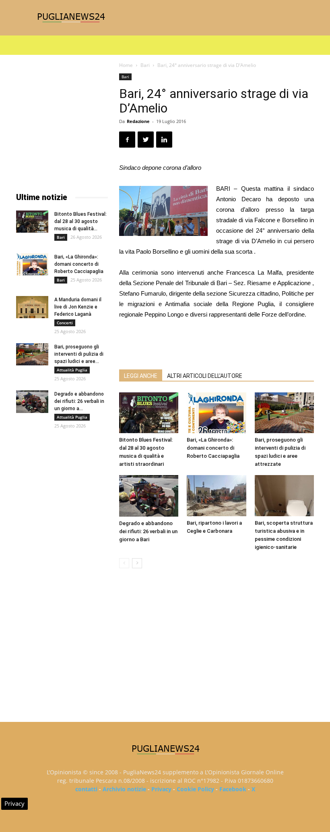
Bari (145, 65)
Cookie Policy (195, 789)
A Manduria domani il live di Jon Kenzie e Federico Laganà (77, 307)
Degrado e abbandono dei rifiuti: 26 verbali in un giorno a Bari (148, 531)
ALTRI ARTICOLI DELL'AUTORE (204, 376)
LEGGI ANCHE (140, 376)
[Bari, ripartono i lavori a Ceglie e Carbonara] (216, 495)
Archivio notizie (124, 789)
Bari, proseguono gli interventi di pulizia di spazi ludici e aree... (78, 354)
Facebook (232, 789)
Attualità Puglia (72, 370)
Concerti (65, 322)
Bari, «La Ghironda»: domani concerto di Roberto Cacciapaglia (213, 448)
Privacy (161, 789)
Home (126, 65)
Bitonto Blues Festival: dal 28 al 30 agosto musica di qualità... (80, 221)
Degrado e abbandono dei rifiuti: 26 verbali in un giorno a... (79, 401)
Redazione (138, 121)
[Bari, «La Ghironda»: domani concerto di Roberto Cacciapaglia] (216, 412)
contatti (86, 789)
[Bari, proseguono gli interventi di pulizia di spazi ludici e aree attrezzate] (284, 412)
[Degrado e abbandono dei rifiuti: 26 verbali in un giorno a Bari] (148, 495)
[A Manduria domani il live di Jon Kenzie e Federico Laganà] (32, 307)
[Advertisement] (216, 342)
